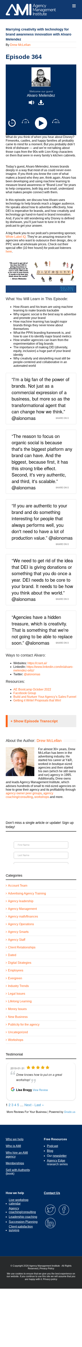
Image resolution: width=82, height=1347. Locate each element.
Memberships (15, 1163)
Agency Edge (56, 1160)
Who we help (14, 1139)
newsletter (60, 1155)
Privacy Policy (47, 1268)
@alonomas (32, 674)
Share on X (62, 417)
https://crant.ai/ (37, 663)
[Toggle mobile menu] (74, 6)
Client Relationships (21, 947)
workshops (41, 797)
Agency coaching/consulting (22, 1210)
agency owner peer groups (24, 793)
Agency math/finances (23, 916)
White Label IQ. (16, 236)
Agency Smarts (18, 931)
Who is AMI (13, 1146)
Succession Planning (23, 1221)
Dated (12, 955)
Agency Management (22, 908)
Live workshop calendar (18, 1201)
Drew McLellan (20, 44)
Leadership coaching (23, 1216)
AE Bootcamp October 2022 (32, 689)
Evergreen (15, 978)
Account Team (17, 885)
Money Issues (17, 1009)
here (9, 251)
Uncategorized (18, 1032)
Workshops (15, 1039)
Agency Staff (16, 939)
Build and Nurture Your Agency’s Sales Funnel (44, 696)
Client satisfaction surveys (21, 1228)
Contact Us (52, 1193)
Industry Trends (18, 986)
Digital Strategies (19, 962)
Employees (15, 970)
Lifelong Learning (20, 1001)
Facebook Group (24, 693)
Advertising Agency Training (27, 893)
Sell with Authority (18, 1170)
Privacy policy (50, 1279)
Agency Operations (21, 924)
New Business (18, 1016)
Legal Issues (16, 993)
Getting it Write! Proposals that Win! (37, 700)
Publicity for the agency (23, 1024)
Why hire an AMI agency (17, 1154)
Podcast (52, 1146)
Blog (50, 1150)
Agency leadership (20, 901)
